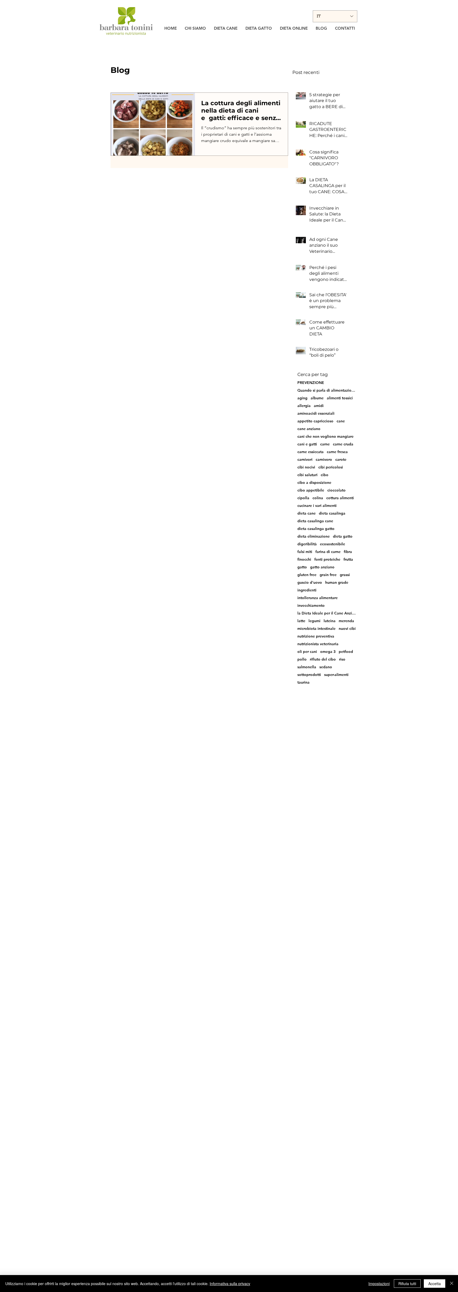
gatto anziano (322, 567)
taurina (303, 682)
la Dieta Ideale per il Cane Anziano (326, 613)
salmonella (306, 667)
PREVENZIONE (310, 382)
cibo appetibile (310, 490)
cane (341, 421)
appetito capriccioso (315, 421)
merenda (346, 621)
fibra (348, 552)
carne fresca (337, 452)
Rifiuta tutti (407, 1283)
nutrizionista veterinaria (317, 644)
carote (340, 459)
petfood (346, 651)
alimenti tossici (340, 398)
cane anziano (308, 429)
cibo (324, 475)
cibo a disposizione (314, 482)
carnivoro (324, 459)
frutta (348, 559)
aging (302, 398)
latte (301, 621)
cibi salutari (307, 475)
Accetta (434, 1283)
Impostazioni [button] (379, 1283)
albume (317, 398)
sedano (325, 667)
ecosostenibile (332, 544)
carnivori (304, 459)
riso (342, 659)
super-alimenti (336, 674)
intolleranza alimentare (317, 598)
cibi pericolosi (330, 467)
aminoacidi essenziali (315, 413)
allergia (304, 406)
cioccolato (336, 490)
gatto (302, 567)
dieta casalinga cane (315, 521)
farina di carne (328, 552)
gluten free (306, 575)
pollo (302, 659)
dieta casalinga (332, 513)
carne (325, 444)
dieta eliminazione (313, 536)
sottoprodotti (309, 674)
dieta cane (306, 513)
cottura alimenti (340, 498)
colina (317, 498)
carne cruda (343, 444)
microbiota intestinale (316, 628)
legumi (314, 621)
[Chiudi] (451, 1283)
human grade (336, 582)
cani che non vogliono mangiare (325, 436)
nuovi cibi (347, 628)
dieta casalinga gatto (315, 528)
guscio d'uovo (309, 582)
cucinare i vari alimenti (317, 505)
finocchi (304, 559)
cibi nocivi (306, 467)
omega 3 (328, 651)
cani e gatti (307, 444)
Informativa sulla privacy (230, 1283)
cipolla (303, 498)
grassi (345, 575)
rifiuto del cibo (323, 659)
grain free (328, 575)
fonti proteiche (327, 559)
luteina (330, 621)
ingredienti (306, 590)
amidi (319, 406)
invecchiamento (311, 605)
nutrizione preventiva (315, 636)
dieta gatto (343, 536)
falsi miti (304, 552)
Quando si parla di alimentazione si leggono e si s (326, 390)
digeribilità (307, 544)
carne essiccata (310, 452)
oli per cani (307, 651)
